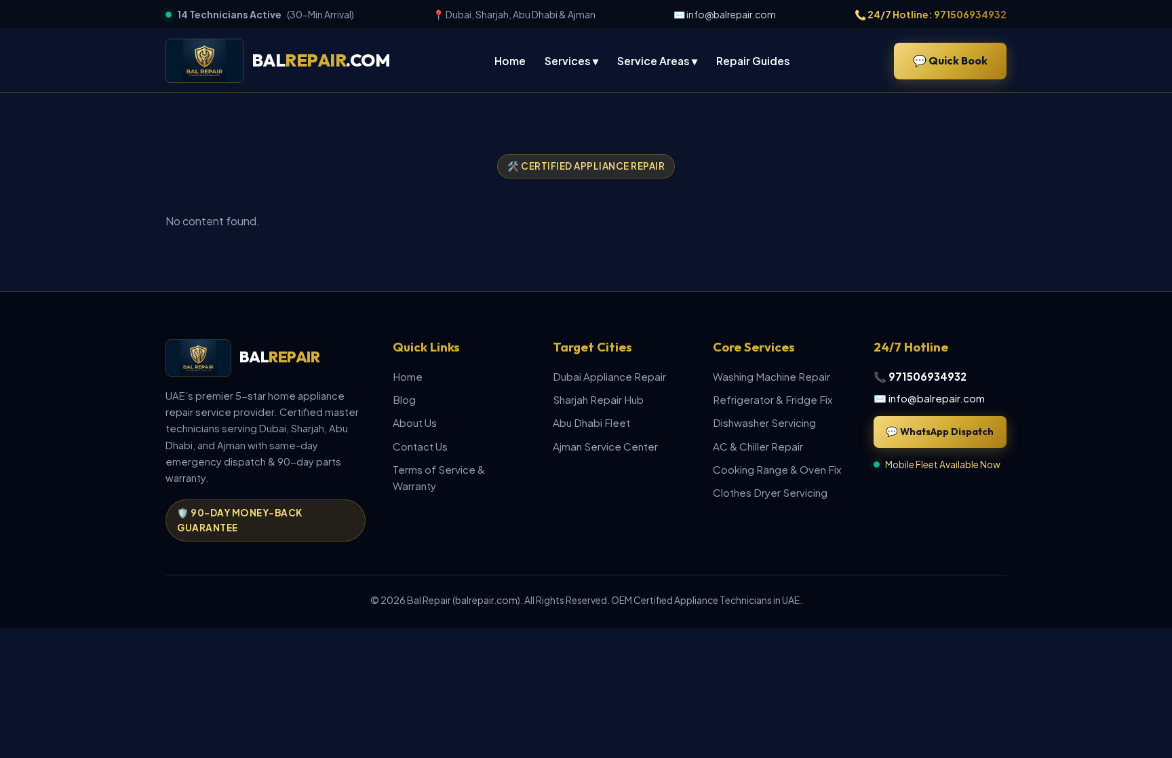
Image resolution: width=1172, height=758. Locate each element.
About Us (415, 422)
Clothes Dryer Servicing (770, 492)
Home (510, 60)
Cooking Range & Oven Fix (777, 469)
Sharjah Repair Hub (598, 399)
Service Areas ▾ (657, 60)
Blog (404, 399)
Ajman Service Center (605, 446)
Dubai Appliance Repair (609, 376)
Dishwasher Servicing (764, 422)
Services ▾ (571, 60)
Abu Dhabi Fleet (591, 422)
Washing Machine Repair (771, 376)
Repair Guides (753, 60)
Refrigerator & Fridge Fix (772, 399)
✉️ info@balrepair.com (724, 14)
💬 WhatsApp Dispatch (940, 431)
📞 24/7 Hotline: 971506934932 (931, 14)
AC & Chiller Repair (758, 446)
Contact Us (420, 446)
